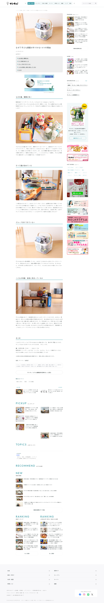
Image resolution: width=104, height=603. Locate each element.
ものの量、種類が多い (23, 58)
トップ (66, 3)
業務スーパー (78, 172)
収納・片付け (31, 3)
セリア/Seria (70, 167)
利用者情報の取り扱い (37, 590)
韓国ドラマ (70, 172)
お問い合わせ (9, 590)
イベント (70, 175)
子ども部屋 (31, 381)
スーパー (51, 3)
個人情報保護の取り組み (18, 595)
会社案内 (8, 595)
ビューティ (38, 3)
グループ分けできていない (24, 64)
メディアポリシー (27, 590)
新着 (70, 3)
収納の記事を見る (77, 48)
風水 (83, 170)
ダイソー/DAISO (79, 167)
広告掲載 (16, 590)
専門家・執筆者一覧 (20, 592)
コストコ (85, 172)
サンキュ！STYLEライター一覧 (31, 592)
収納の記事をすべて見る (39, 510)
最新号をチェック (77, 138)
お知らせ (44, 590)
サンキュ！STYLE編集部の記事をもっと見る (39, 372)
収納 (28, 10)
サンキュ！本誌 (77, 175)
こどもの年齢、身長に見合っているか (27, 67)
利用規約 (21, 590)
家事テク (56, 570)
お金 (8, 570)
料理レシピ (57, 3)
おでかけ (85, 175)
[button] (25, 3)
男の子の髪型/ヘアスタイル (74, 170)
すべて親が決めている (23, 61)
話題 (62, 3)
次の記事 (60, 387)
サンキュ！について (11, 592)
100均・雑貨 (44, 3)
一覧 (86, 80)
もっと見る (27, 553)
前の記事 (18, 387)
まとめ (20, 70)
